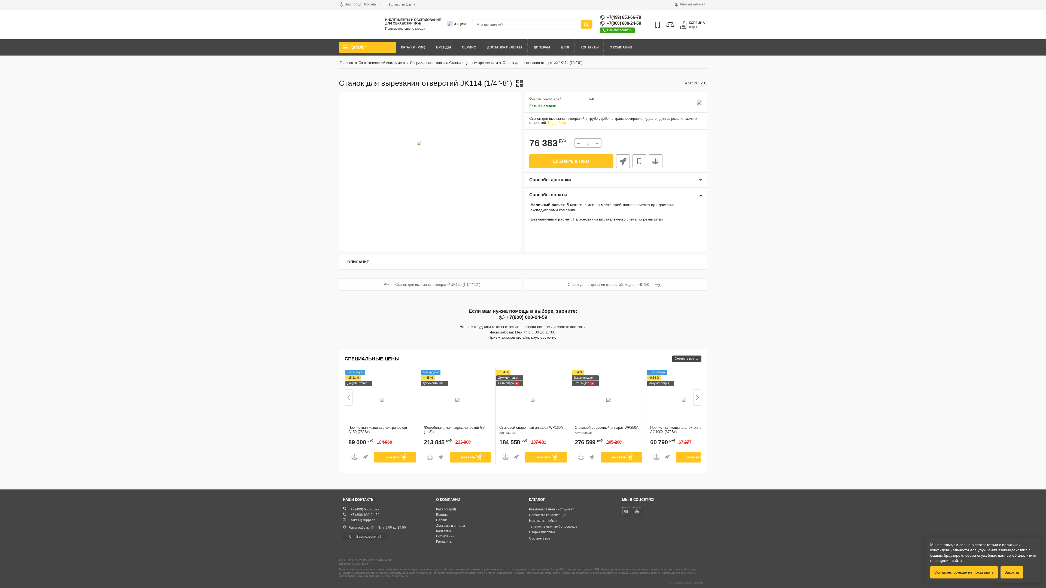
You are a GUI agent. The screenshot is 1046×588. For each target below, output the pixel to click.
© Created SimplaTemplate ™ (688, 582)
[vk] (626, 511)
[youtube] (637, 511)
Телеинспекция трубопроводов (553, 526)
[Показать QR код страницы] (519, 83)
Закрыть (1012, 572)
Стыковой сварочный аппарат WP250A (606, 429)
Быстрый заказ (623, 161)
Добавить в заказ (571, 161)
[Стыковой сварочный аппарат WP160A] (533, 398)
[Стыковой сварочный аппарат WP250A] (608, 398)
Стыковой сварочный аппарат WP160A (531, 429)
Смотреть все (539, 538)
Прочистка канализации (547, 515)
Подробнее (557, 123)
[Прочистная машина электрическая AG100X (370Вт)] (684, 398)
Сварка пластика (542, 532)
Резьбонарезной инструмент (551, 509)
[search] (586, 24)
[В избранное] (639, 161)
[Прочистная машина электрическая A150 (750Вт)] (382, 398)
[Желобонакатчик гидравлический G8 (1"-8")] (457, 398)
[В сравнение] (655, 161)
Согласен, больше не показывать (964, 572)
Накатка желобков (543, 521)
